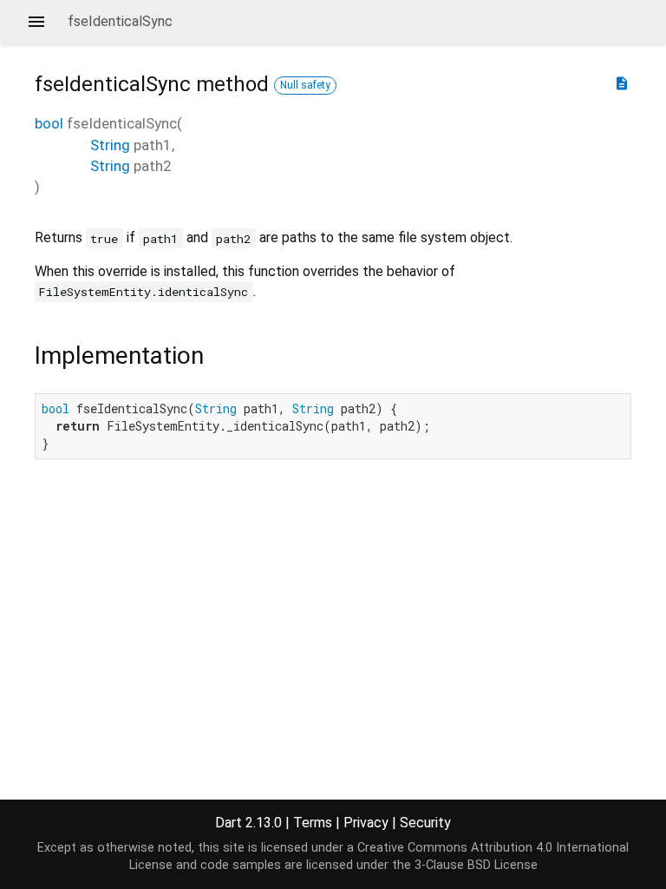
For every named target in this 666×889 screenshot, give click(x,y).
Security (425, 822)
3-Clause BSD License (476, 865)
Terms (312, 822)
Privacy (365, 822)
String (110, 145)
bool (49, 123)
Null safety (305, 85)
